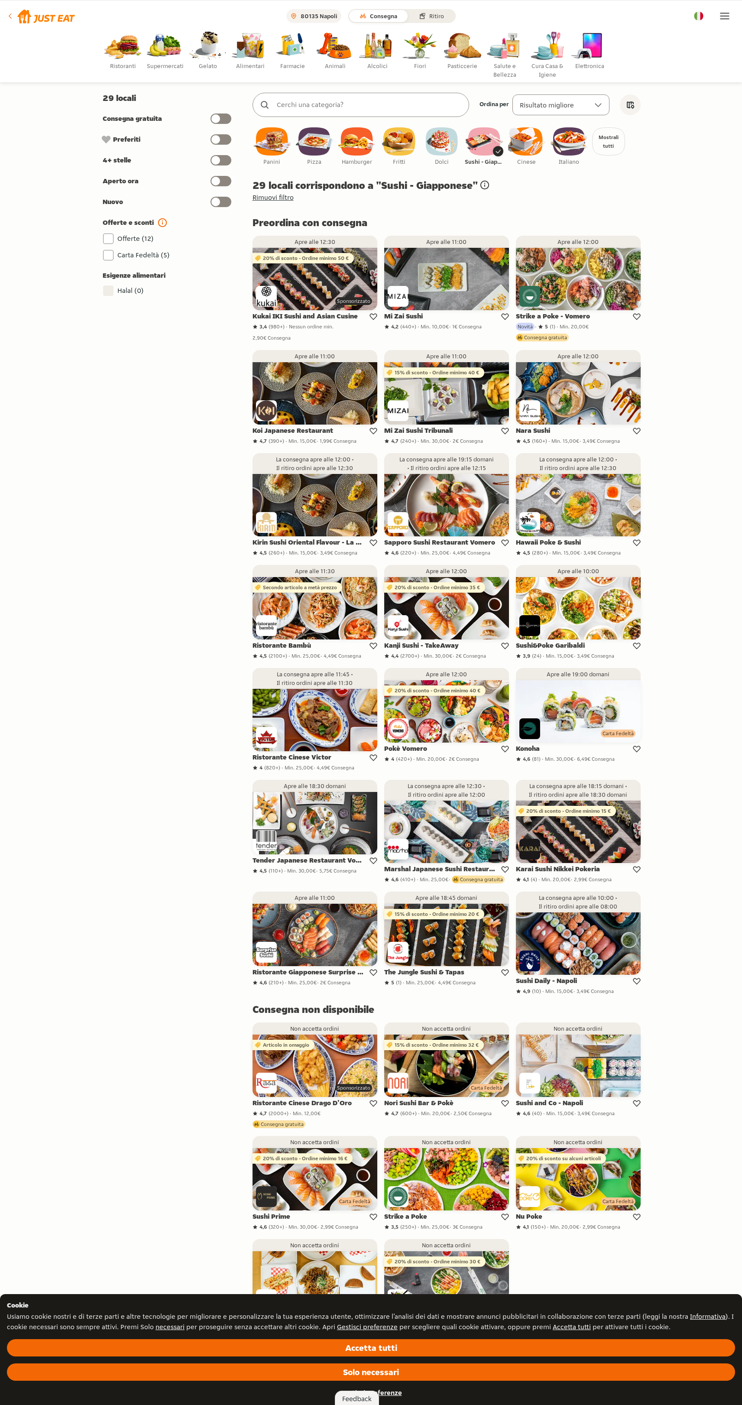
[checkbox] (272, 146)
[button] (41, 16)
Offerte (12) (135, 238)
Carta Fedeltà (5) (143, 255)
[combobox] (369, 105)
